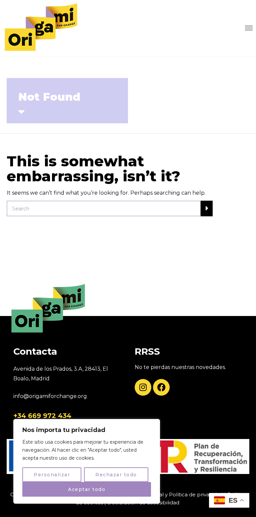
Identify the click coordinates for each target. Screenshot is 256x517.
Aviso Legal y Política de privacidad (179, 494)
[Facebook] (161, 387)
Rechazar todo (116, 475)
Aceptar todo (86, 489)
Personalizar (52, 475)
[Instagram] (143, 387)
